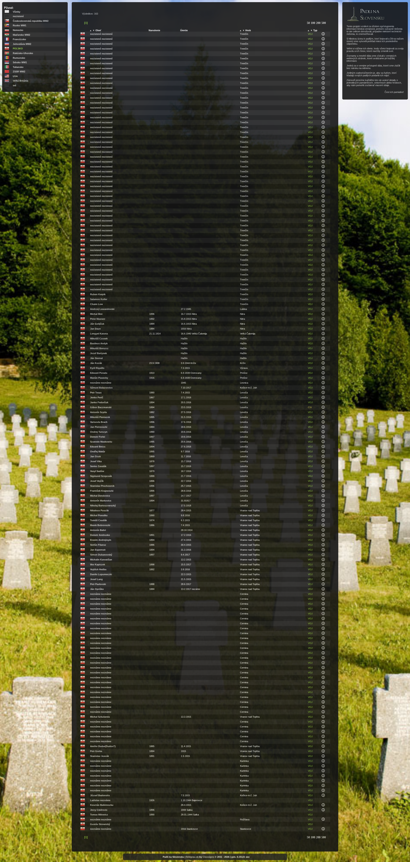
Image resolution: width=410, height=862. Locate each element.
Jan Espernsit (97, 549)
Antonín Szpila (98, 412)
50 (309, 23)
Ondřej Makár (97, 451)
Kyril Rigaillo (97, 368)
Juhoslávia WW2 (22, 44)
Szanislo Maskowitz (101, 441)
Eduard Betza (97, 446)
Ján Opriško (97, 589)
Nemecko (18, 30)
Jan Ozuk (95, 456)
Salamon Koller (98, 299)
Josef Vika (96, 461)
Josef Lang (96, 579)
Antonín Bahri (98, 530)
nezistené (18, 16)
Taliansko (18, 67)
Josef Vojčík (97, 481)
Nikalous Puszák (99, 510)
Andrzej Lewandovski (102, 309)
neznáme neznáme (100, 382)
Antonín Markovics (100, 500)
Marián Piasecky (99, 378)
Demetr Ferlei (97, 436)
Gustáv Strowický (100, 824)
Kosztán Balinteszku (101, 805)
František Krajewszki (101, 491)
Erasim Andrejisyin (100, 540)
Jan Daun (95, 328)
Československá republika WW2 (30, 21)
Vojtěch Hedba (98, 569)
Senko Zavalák (98, 466)
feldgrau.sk (192, 857)
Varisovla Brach (98, 422)
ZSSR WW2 (19, 71)
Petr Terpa (95, 392)
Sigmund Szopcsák (101, 476)
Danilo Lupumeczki (101, 574)
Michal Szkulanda (100, 716)
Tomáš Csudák (98, 520)
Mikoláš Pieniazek (100, 417)
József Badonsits (100, 795)
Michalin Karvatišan (101, 559)
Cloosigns (208, 857)
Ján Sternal (96, 358)
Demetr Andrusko (100, 535)
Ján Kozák (96, 363)
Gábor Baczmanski (100, 407)
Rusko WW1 (19, 25)
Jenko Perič (96, 397)
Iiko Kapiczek (97, 564)
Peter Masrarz (97, 319)
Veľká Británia (20, 80)
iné (14, 85)
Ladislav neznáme (100, 800)
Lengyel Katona (99, 333)
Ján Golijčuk (97, 324)
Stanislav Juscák (99, 756)
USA (15, 76)
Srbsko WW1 (20, 62)
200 (318, 23)
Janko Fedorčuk (99, 402)
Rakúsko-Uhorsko (23, 53)
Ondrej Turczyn (98, 432)
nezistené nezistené (101, 34)
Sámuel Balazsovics (101, 387)
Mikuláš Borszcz (99, 348)
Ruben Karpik (97, 294)
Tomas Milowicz (99, 814)
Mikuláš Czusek (99, 338)
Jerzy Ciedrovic (98, 810)
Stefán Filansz (98, 545)
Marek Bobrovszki (100, 525)
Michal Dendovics (100, 495)
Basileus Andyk (99, 343)
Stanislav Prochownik (102, 486)
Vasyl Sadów (97, 471)
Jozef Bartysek (98, 353)
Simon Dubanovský (101, 554)
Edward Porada (98, 373)
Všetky (16, 11)
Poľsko (18, 48)
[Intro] (365, 21)
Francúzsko (19, 39)
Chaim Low (96, 304)
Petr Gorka (96, 751)
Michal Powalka (98, 515)
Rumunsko (19, 58)
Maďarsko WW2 (21, 35)
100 (313, 23)
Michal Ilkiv (96, 314)
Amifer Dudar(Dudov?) (103, 746)
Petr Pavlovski (98, 584)
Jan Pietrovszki (98, 427)
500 (323, 23)
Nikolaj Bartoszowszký (103, 505)
